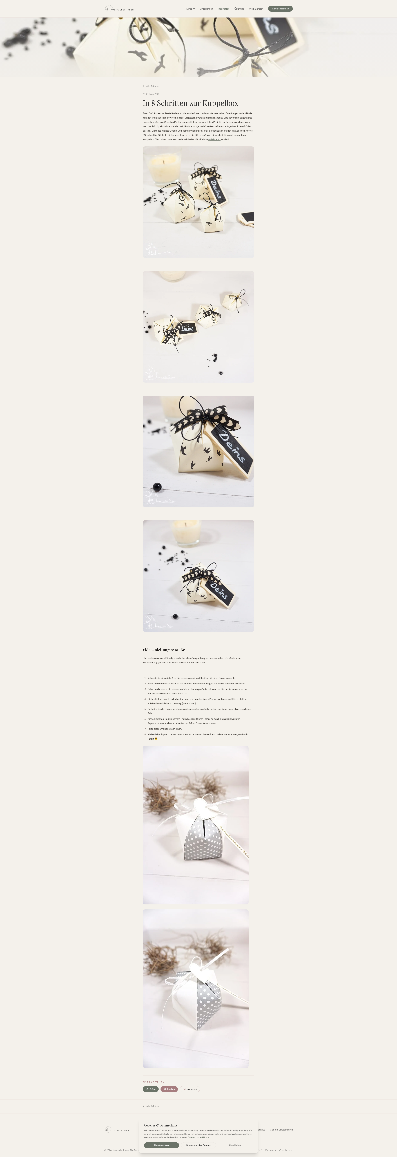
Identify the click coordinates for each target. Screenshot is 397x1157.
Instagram (192, 1089)
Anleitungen (206, 8)
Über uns (239, 8)
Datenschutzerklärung (198, 1137)
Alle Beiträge (152, 86)
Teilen (152, 1089)
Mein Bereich (256, 8)
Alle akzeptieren (162, 1145)
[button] (196, 825)
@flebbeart (214, 139)
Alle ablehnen (235, 1145)
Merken (171, 1089)
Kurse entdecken (280, 8)
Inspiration (223, 8)
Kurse (189, 8)
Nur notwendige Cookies (198, 1145)
